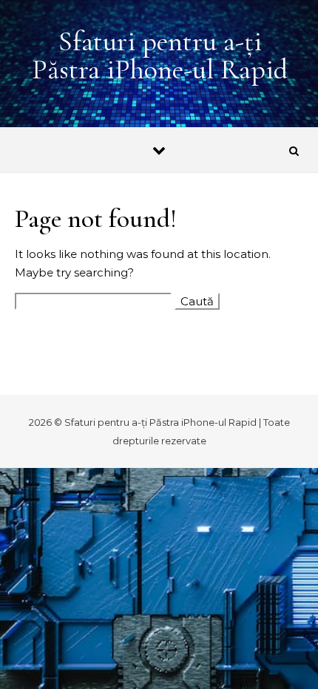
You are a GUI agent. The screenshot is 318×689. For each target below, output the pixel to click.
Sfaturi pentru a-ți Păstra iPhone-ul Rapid (160, 55)
